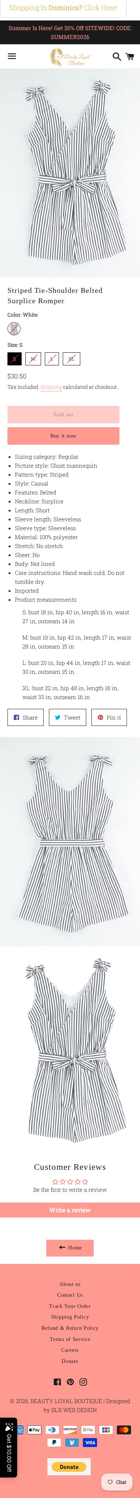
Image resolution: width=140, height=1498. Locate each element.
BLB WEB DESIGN (73, 1410)
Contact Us (70, 1295)
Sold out (63, 414)
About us (70, 1284)
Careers (70, 1350)
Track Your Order (70, 1306)
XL (71, 357)
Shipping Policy (70, 1317)
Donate (70, 1361)
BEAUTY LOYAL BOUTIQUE (67, 1401)
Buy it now (63, 436)
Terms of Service (70, 1339)
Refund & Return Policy (70, 1328)
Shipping (51, 386)
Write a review (70, 1210)
